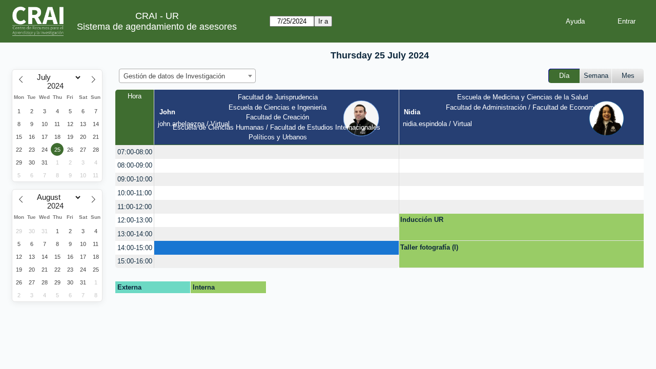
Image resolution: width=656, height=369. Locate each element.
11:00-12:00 (134, 207)
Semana (596, 75)
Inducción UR (421, 219)
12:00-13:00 (134, 220)
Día (564, 75)
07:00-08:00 (134, 152)
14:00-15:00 (134, 248)
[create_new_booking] (276, 152)
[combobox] (187, 76)
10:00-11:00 (134, 193)
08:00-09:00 (134, 165)
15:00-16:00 (134, 261)
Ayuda (575, 21)
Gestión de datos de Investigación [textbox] (174, 76)
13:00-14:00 (134, 234)
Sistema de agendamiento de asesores (157, 27)
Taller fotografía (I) (429, 247)
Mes (628, 75)
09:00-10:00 (134, 179)
